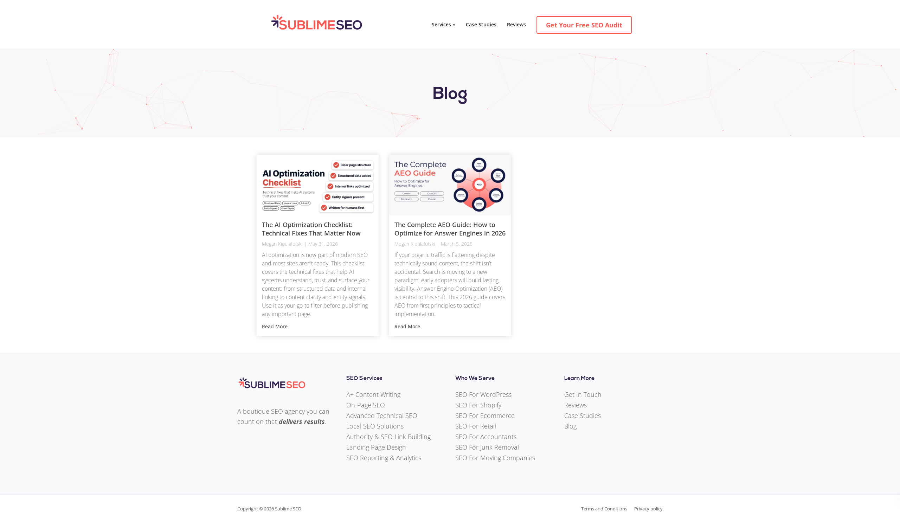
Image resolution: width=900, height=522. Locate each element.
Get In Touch (583, 394)
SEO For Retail (475, 426)
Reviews (516, 24)
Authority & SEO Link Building (388, 436)
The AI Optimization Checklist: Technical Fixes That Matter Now (311, 228)
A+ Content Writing (373, 394)
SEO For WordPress (483, 394)
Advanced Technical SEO (381, 415)
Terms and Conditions (604, 508)
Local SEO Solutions (375, 426)
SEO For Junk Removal (487, 447)
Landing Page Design (376, 447)
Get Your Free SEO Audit (584, 25)
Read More (275, 326)
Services (441, 24)
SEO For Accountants (485, 436)
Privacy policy (648, 508)
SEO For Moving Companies (495, 457)
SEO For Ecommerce (485, 415)
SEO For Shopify (478, 405)
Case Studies (481, 24)
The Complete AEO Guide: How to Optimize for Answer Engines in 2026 (450, 228)
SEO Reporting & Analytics (383, 457)
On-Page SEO (365, 405)
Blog (570, 426)
